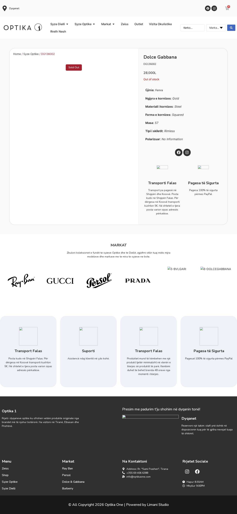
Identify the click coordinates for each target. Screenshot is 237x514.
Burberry (67, 488)
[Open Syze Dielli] (67, 24)
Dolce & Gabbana (73, 482)
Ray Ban (67, 468)
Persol (66, 475)
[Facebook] (208, 8)
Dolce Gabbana (160, 57)
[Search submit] (231, 28)
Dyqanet (14, 8)
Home (17, 54)
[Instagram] (214, 8)
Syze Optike (31, 54)
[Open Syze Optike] (93, 24)
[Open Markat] (113, 24)
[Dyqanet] (4, 8)
